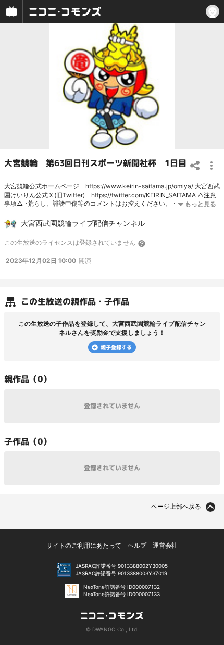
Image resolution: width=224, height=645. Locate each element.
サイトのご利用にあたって (83, 545)
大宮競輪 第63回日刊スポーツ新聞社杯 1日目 (95, 163)
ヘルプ (137, 545)
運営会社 (165, 545)
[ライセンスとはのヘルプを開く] (142, 243)
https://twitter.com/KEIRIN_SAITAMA (143, 195)
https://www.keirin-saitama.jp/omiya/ (139, 186)
